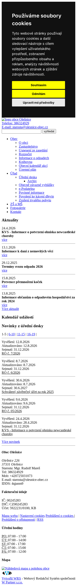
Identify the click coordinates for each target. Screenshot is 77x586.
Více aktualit (10, 309)
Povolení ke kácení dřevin (36, 196)
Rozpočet (25, 154)
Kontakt (15, 212)
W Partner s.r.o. (12, 582)
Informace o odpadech (34, 158)
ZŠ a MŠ (16, 204)
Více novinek (11, 441)
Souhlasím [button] (38, 85)
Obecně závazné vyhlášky (36, 185)
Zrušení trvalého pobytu (35, 200)
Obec (14, 139)
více (4, 239)
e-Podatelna (27, 188)
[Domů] (16, 119)
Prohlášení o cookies (60, 516)
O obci (23, 142)
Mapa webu (10, 516)
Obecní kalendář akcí (33, 165)
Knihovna (25, 162)
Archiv (32, 181)
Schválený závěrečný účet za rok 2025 (28, 392)
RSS (40, 519)
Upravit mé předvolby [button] (38, 102)
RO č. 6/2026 (11, 372)
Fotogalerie (17, 208)
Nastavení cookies (32, 516)
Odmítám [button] (38, 94)
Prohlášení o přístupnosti (18, 519)
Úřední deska (28, 177)
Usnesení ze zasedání (33, 150)
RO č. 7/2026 (11, 353)
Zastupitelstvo (28, 146)
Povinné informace (31, 192)
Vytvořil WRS (11, 578)
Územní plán (27, 169)
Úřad (13, 173)
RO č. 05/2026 (12, 411)
